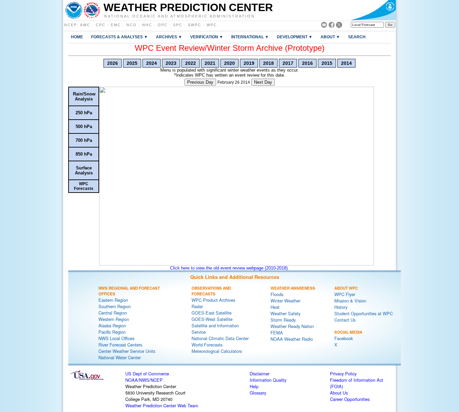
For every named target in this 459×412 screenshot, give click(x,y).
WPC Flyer (344, 294)
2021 (210, 63)
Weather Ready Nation (292, 326)
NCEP (70, 25)
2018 (268, 63)
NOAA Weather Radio (291, 339)
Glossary (258, 392)
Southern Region (114, 306)
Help (254, 386)
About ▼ (330, 37)
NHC (147, 25)
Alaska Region (112, 325)
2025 (132, 63)
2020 (229, 63)
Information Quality (268, 380)
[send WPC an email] (324, 26)
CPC (101, 25)
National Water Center (119, 357)
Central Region (112, 313)
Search (357, 37)
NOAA (131, 380)
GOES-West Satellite (212, 319)
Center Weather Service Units (126, 351)
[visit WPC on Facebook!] (332, 26)
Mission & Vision (350, 300)
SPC (177, 25)
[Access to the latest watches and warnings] (92, 10)
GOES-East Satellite (212, 313)
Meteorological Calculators (217, 351)
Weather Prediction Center (188, 7)
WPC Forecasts (83, 186)
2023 (171, 63)
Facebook (343, 338)
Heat (275, 307)
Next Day (263, 82)
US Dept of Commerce (147, 373)
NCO (131, 25)
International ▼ (250, 37)
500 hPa (84, 126)
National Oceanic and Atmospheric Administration (179, 15)
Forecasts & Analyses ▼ (119, 37)
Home (77, 37)
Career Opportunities (350, 399)
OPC (163, 25)
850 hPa (84, 154)
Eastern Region (113, 300)
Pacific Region (112, 332)
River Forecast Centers (120, 344)
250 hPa (84, 112)
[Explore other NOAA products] (74, 10)
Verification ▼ (206, 37)
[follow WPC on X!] (339, 26)
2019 (249, 63)
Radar (197, 306)
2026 (112, 63)
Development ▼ (294, 37)
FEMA (276, 332)
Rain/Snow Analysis (84, 96)
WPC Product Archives (213, 300)
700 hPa (84, 140)
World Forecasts (207, 344)
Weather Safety (285, 313)
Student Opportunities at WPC (363, 313)
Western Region (113, 319)
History (340, 307)
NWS (144, 380)
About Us (339, 392)
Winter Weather (285, 300)
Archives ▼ (169, 37)
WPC (212, 25)
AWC (85, 25)
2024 (151, 63)
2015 (327, 63)
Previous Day (200, 82)
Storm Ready (283, 320)
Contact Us (345, 320)
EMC (116, 25)
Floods (276, 294)
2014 (346, 63)
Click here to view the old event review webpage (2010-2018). (229, 268)
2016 (307, 63)
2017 (288, 63)
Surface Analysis (84, 170)
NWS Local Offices (116, 338)
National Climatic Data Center (220, 338)
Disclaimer (259, 373)
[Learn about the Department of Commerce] (373, 10)
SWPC (194, 25)
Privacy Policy (343, 373)
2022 (190, 63)
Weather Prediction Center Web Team (161, 405)
